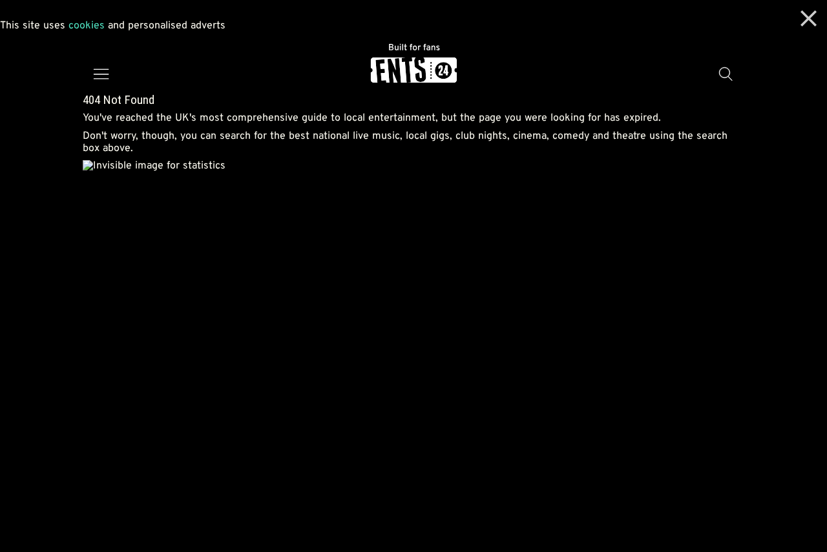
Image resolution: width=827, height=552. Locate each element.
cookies (86, 25)
